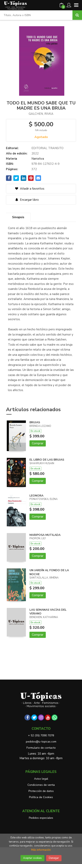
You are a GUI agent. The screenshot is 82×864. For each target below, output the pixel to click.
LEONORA (36, 496)
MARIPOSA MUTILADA (45, 535)
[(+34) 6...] (55, 717)
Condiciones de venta (41, 785)
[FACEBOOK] (27, 717)
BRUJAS (34, 422)
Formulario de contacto (41, 748)
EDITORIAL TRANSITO (47, 148)
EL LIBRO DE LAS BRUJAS (46, 460)
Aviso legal (41, 779)
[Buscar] (77, 15)
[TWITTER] (34, 717)
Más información (41, 850)
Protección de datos (41, 791)
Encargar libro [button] (29, 200)
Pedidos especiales (41, 818)
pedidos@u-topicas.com (41, 741)
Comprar (37, 443)
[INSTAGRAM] (41, 717)
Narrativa (37, 159)
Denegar (54, 858)
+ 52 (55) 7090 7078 (41, 735)
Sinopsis (18, 217)
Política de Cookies (41, 797)
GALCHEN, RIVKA (41, 114)
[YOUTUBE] (48, 717)
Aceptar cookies (32, 858)
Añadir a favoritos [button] (31, 188)
